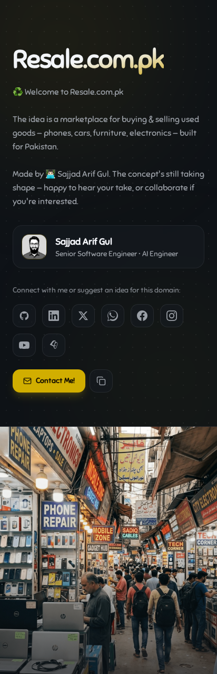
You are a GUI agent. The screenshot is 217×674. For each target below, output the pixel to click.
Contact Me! (55, 380)
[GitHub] (24, 315)
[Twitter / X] (83, 315)
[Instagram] (171, 315)
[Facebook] (142, 315)
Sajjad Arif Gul (83, 174)
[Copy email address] (101, 381)
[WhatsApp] (112, 315)
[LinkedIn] (53, 315)
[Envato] (53, 345)
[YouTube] (24, 345)
